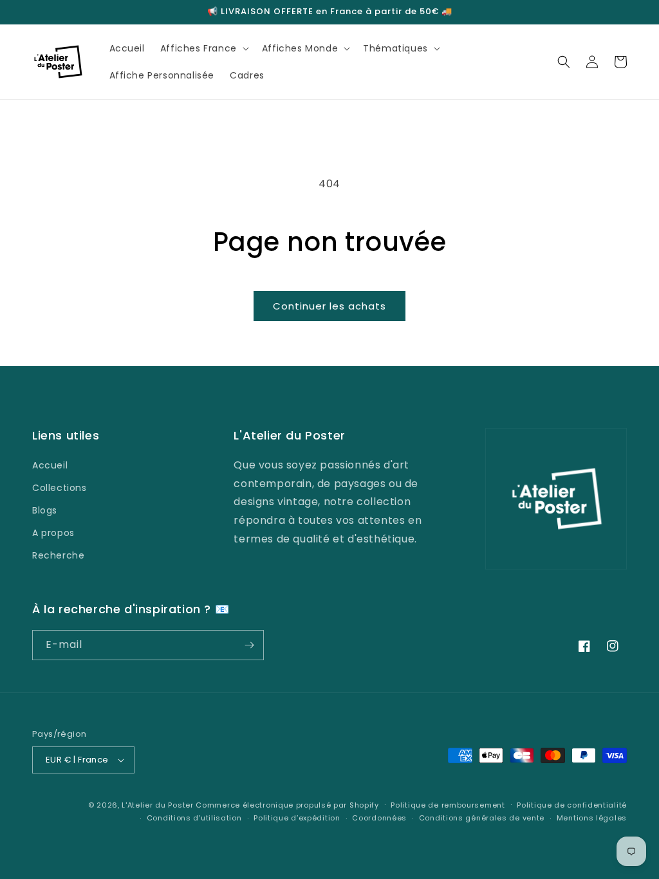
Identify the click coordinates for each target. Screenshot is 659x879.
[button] (203, 48)
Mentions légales (592, 818)
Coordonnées (379, 818)
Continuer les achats (329, 306)
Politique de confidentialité (572, 805)
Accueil (50, 465)
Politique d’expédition (297, 818)
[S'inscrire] (249, 645)
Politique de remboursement (448, 805)
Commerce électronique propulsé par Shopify (287, 805)
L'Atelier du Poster (157, 805)
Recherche (58, 555)
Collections (59, 487)
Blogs (44, 510)
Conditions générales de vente (481, 818)
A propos (53, 532)
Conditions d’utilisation (194, 818)
